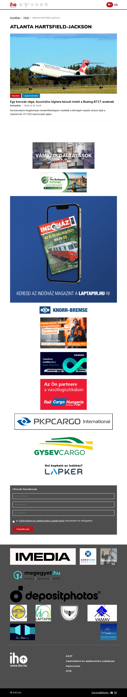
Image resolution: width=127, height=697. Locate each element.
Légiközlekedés (31, 96)
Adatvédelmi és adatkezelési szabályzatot (41, 520)
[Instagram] (115, 692)
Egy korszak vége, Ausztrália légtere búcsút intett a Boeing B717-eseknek (62, 102)
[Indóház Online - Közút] (32, 4)
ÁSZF (69, 656)
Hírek (26, 17)
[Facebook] (111, 692)
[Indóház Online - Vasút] (20, 4)
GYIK (69, 671)
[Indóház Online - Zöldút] (41, 4)
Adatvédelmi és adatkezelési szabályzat (90, 661)
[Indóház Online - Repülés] (26, 4)
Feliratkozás (22, 529)
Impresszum (73, 666)
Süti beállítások (100, 692)
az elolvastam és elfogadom (54, 520)
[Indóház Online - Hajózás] (46, 4)
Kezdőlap (15, 17)
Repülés (15, 96)
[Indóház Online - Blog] (36, 4)
